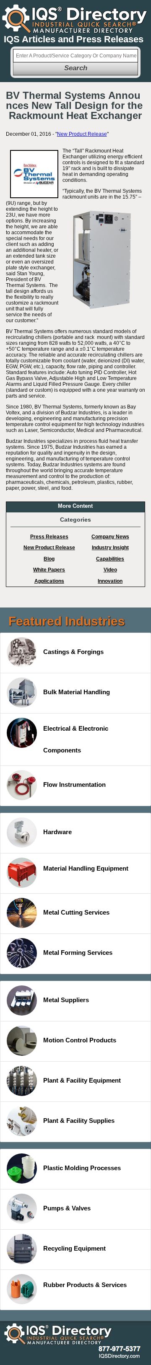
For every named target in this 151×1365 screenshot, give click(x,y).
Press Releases (49, 537)
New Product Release (82, 134)
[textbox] (75, 55)
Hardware (57, 831)
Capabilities (110, 559)
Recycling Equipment (74, 1248)
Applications (49, 581)
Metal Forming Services (77, 952)
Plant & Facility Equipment (82, 1080)
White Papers (49, 570)
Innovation (110, 581)
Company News (110, 537)
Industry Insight (110, 548)
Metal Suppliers (66, 999)
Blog (49, 559)
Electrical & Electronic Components (75, 739)
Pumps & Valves (67, 1208)
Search (75, 68)
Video (110, 570)
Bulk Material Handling (76, 691)
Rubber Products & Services (85, 1284)
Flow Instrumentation (74, 784)
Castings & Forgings (73, 651)
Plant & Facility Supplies (79, 1120)
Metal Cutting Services (76, 912)
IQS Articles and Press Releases (73, 39)
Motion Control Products (79, 1040)
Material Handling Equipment (85, 868)
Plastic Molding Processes (82, 1167)
